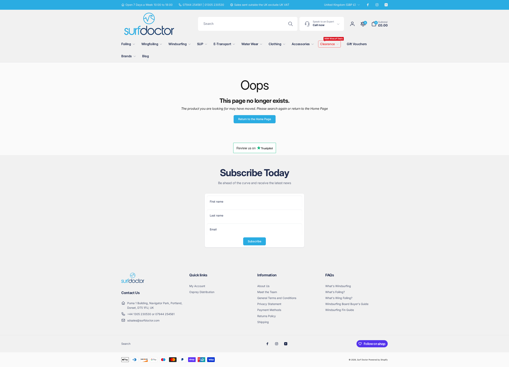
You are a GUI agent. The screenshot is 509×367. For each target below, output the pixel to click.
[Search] (290, 24)
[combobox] (247, 24)
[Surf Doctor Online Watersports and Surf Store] (132, 282)
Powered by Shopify (378, 359)
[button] (379, 24)
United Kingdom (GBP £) (340, 4)
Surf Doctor (362, 359)
